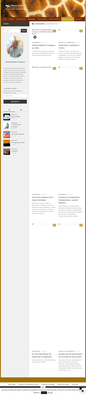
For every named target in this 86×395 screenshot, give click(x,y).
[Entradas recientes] (9, 110)
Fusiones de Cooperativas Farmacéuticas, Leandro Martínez (69, 200)
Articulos (11, 19)
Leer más (50, 392)
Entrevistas (31, 19)
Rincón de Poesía (54, 19)
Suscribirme (15, 101)
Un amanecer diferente (17, 134)
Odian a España (15, 116)
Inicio (4, 19)
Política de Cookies (63, 384)
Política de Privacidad (47, 384)
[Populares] (21, 110)
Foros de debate (42, 19)
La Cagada (14, 126)
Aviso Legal (11, 384)
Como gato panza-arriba (18, 142)
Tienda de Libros (67, 19)
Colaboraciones (21, 19)
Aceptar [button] (44, 392)
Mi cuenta (78, 19)
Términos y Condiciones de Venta (28, 384)
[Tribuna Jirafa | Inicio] (15, 6)
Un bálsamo (14, 151)
